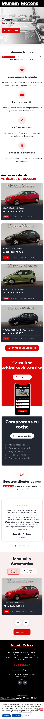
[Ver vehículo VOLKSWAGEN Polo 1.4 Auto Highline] (22, 323)
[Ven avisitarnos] (22, 25)
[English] (38, 710)
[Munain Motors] (20, 3)
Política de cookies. (25, 712)
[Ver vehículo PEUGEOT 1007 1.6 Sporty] (22, 282)
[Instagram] (25, 682)
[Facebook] (20, 682)
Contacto (8, 31)
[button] (15, 546)
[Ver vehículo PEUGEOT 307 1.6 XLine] (22, 242)
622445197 (22, 665)
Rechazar (16, 715)
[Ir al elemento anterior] (18, 623)
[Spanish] (41, 710)
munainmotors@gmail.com (22, 670)
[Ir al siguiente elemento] (26, 623)
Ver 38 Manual (22, 632)
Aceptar (6, 715)
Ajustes (26, 715)
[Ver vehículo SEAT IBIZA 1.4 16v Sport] (22, 201)
